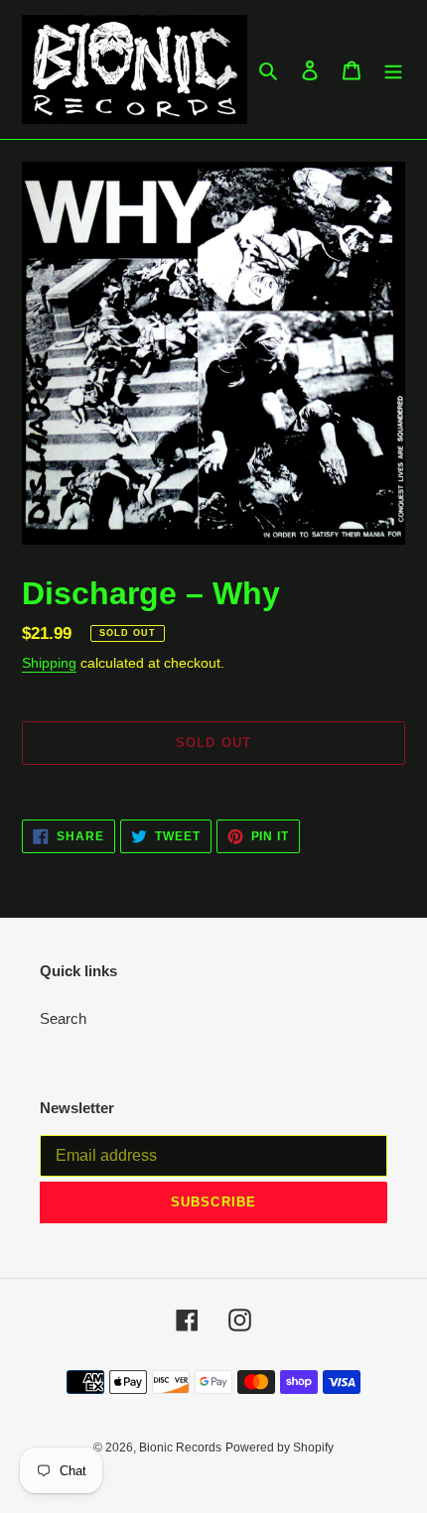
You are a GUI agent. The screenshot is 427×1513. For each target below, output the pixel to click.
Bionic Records (180, 1447)
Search (63, 1018)
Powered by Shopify (279, 1447)
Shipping (49, 663)
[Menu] (393, 70)
